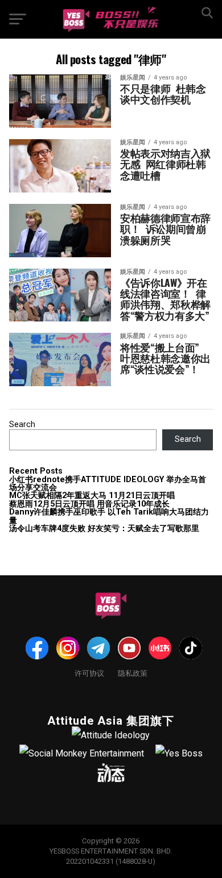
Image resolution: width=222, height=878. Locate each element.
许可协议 (89, 672)
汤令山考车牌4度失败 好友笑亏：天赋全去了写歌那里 (104, 528)
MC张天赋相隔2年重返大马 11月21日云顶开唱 (92, 495)
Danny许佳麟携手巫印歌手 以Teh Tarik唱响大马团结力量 (109, 516)
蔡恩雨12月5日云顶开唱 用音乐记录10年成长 (89, 504)
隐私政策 (132, 672)
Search (22, 424)
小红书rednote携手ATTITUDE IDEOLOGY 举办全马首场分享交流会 (107, 483)
